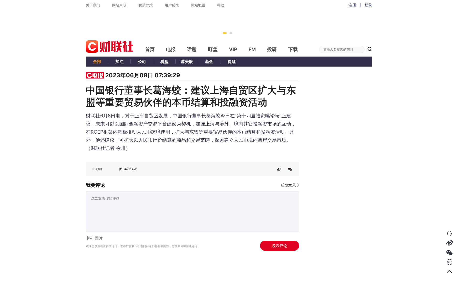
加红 (119, 61)
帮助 (220, 5)
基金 (209, 61)
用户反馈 (172, 5)
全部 (97, 61)
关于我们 (93, 5)
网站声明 (119, 5)
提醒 (232, 61)
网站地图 (198, 5)
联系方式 (145, 5)
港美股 (187, 61)
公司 (142, 61)
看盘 (164, 61)
